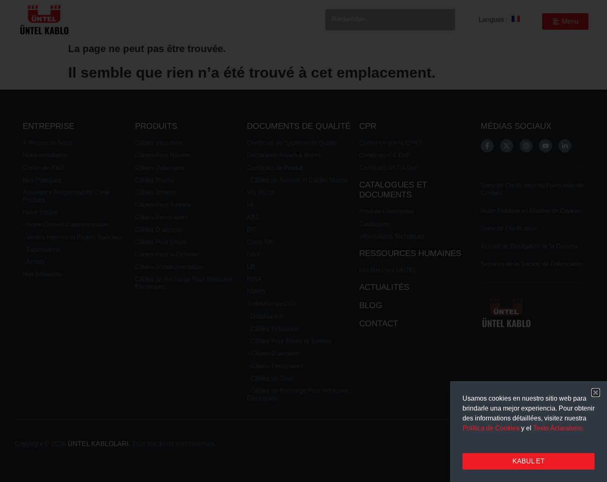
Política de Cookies (490, 428)
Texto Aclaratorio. (558, 428)
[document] (303, 241)
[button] (596, 392)
